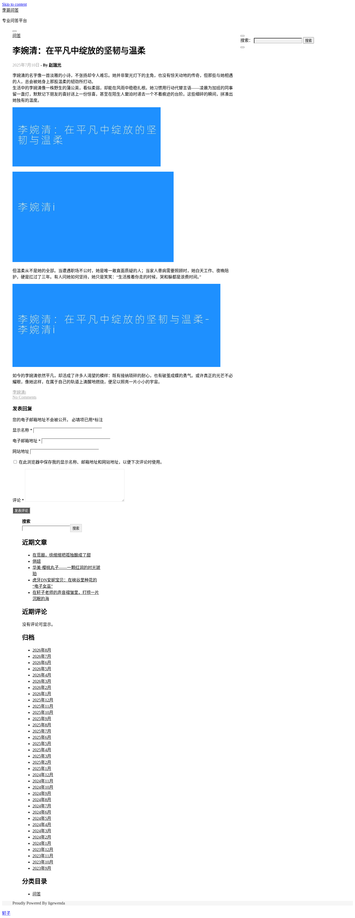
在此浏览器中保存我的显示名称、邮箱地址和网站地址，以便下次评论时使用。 (91, 462)
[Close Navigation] (242, 47)
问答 (16, 35)
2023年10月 (42, 862)
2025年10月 (42, 712)
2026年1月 (41, 694)
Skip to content (14, 4)
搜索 (26, 521)
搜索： (246, 40)
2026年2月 (41, 687)
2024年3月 (41, 831)
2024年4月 (41, 824)
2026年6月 (41, 662)
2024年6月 (41, 812)
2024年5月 (41, 818)
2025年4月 (41, 750)
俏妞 (36, 561)
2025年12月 (42, 700)
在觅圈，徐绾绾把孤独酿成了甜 (61, 555)
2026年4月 (41, 675)
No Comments (24, 397)
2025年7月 (41, 731)
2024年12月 (42, 775)
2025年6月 (41, 737)
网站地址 (20, 451)
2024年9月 (41, 793)
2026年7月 (41, 656)
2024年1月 (41, 843)
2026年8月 (41, 650)
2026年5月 (41, 669)
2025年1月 (41, 768)
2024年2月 (41, 837)
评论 (18, 500)
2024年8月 (41, 800)
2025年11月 (42, 706)
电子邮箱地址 (26, 441)
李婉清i (19, 392)
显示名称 (22, 430)
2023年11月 (42, 856)
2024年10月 (42, 787)
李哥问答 (10, 10)
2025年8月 (41, 725)
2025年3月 (41, 756)
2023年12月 (42, 849)
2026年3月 (41, 681)
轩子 (6, 913)
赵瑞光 (55, 65)
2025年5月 (41, 743)
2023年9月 (41, 868)
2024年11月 (42, 781)
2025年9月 (41, 718)
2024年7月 (41, 806)
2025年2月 (41, 762)
